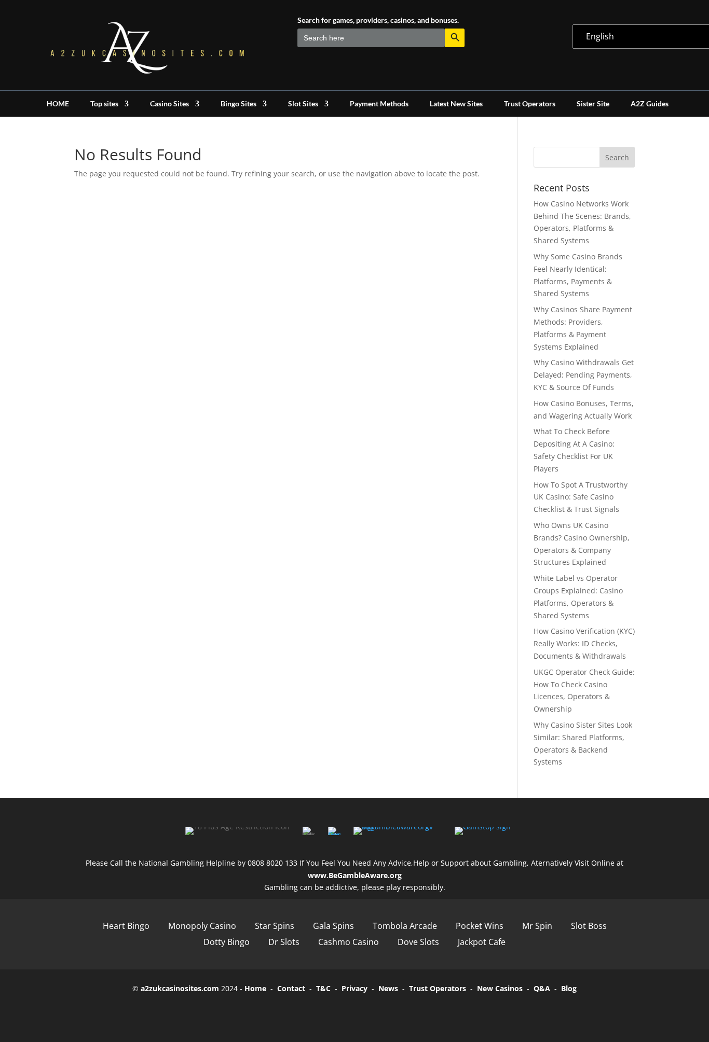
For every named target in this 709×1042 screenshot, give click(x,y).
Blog (569, 988)
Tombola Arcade (405, 926)
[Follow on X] (340, 1012)
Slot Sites (303, 104)
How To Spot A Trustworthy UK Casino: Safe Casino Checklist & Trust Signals (581, 497)
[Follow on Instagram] (369, 1012)
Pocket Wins (479, 926)
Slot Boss (589, 926)
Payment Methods (379, 104)
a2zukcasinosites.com (180, 988)
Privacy (354, 988)
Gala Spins (333, 926)
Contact (291, 988)
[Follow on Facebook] (310, 1012)
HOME (58, 104)
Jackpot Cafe (482, 942)
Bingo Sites (238, 104)
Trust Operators (529, 104)
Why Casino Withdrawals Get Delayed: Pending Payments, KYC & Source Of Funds (584, 374)
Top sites (104, 104)
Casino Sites (169, 104)
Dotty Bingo (226, 942)
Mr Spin (537, 926)
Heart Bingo (126, 926)
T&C (323, 988)
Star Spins (274, 926)
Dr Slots (283, 942)
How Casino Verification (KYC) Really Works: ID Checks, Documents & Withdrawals (584, 643)
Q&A (542, 988)
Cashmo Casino (348, 942)
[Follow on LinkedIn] (398, 1012)
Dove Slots (418, 942)
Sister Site (593, 104)
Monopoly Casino (202, 926)
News (388, 988)
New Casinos (500, 988)
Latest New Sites (456, 104)
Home (255, 988)
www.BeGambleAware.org (355, 875)
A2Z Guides (650, 104)
